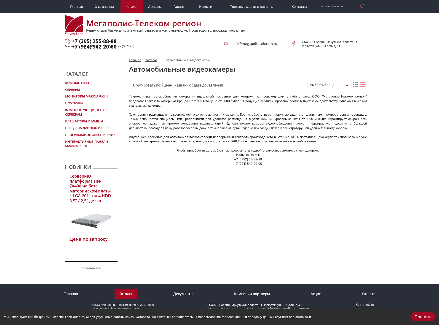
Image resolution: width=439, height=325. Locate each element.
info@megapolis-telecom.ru (255, 43)
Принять (423, 317)
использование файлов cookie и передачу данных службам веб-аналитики (254, 316)
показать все (91, 268)
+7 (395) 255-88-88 (94, 41)
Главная (135, 60)
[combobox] (329, 85)
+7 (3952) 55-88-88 (248, 159)
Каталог (151, 60)
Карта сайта (365, 304)
